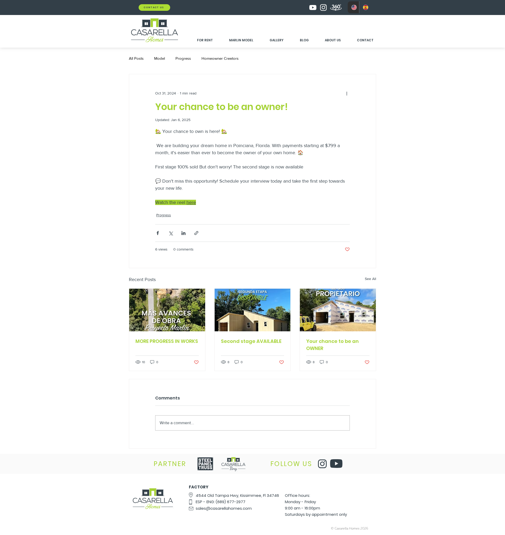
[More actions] (347, 93)
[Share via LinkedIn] (183, 233)
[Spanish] (365, 7)
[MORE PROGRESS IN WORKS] (167, 310)
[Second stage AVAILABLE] (253, 310)
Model (159, 58)
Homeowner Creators (220, 58)
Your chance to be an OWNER (332, 345)
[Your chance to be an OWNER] (338, 310)
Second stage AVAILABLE (251, 341)
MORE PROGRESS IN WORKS (166, 341)
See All (370, 279)
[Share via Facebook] (157, 233)
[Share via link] (196, 233)
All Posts (136, 58)
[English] (353, 7)
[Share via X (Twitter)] (170, 233)
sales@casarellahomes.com (224, 508)
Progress (183, 58)
